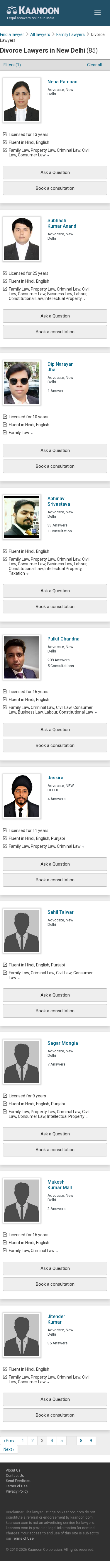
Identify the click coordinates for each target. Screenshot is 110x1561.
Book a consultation (55, 188)
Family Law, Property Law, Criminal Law (45, 846)
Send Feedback (18, 1481)
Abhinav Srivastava (59, 501)
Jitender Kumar (56, 1319)
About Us (13, 1470)
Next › (9, 1449)
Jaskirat (56, 777)
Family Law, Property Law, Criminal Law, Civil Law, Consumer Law (49, 152)
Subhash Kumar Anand (62, 223)
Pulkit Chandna (63, 639)
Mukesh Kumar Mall (60, 1184)
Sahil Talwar (61, 912)
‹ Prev (9, 1440)
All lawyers (40, 34)
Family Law (19, 432)
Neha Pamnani (63, 81)
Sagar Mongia (63, 1043)
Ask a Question (55, 172)
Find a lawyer (12, 34)
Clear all (94, 65)
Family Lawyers (70, 34)
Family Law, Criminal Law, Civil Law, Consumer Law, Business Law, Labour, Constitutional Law (51, 709)
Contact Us (15, 1476)
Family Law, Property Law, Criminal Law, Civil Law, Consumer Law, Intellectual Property (49, 1114)
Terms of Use (17, 1486)
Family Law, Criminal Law (32, 1250)
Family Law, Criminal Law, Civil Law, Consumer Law (51, 975)
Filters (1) (12, 65)
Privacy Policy (17, 1491)
